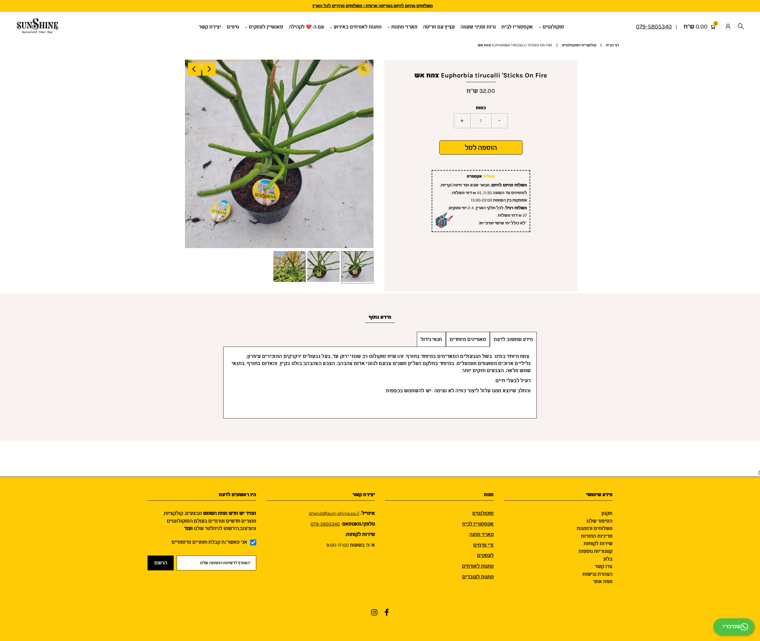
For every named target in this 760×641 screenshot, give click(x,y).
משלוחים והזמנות (594, 528)
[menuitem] (553, 26)
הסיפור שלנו (599, 521)
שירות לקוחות (598, 543)
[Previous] (194, 69)
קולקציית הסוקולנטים (579, 45)
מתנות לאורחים (478, 566)
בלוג (607, 559)
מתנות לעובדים (478, 577)
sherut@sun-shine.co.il (334, 513)
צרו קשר (603, 566)
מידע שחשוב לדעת (513, 339)
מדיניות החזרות (596, 536)
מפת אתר (602, 581)
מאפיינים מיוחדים (468, 339)
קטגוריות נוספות (595, 551)
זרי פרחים (483, 545)
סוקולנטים (483, 513)
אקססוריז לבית (478, 524)
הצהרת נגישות (597, 574)
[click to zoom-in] (363, 69)
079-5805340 (325, 524)
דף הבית (612, 45)
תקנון (606, 513)
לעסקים (485, 555)
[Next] (209, 69)
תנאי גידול (431, 339)
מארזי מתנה (481, 534)
